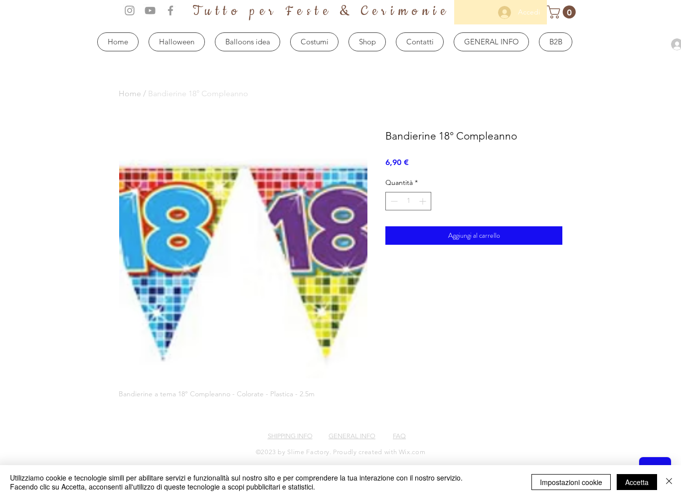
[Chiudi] (669, 482)
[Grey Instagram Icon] (129, 10)
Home (130, 93)
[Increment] (423, 201)
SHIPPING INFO (290, 436)
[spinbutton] (408, 201)
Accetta (637, 482)
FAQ (399, 436)
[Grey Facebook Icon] (170, 10)
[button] (563, 11)
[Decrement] (393, 201)
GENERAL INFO (352, 436)
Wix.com (412, 452)
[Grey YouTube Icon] (150, 10)
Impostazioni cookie (571, 482)
